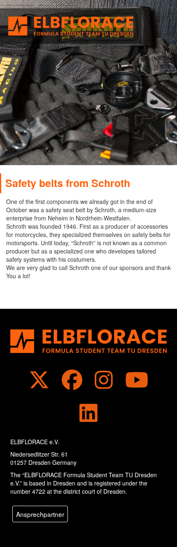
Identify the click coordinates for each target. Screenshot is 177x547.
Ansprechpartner (40, 514)
